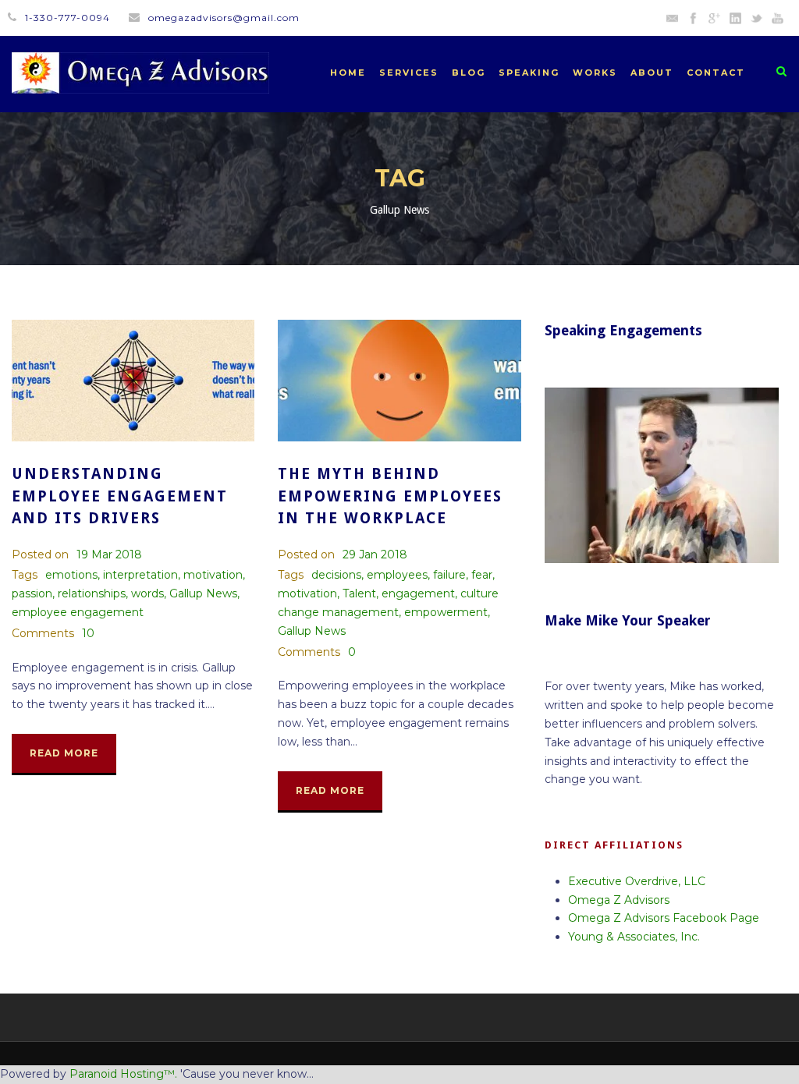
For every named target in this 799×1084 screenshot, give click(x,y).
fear (481, 575)
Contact (716, 72)
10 (88, 633)
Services (409, 72)
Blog (468, 72)
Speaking (529, 72)
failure (449, 575)
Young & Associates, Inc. (634, 937)
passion (32, 593)
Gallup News (203, 593)
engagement (418, 593)
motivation (213, 575)
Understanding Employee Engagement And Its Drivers (120, 496)
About (651, 72)
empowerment (446, 612)
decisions (336, 575)
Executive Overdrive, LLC (636, 881)
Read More (64, 753)
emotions (71, 575)
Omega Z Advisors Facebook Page (663, 918)
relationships (92, 593)
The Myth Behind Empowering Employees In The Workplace (390, 496)
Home (348, 72)
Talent (359, 593)
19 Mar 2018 (109, 554)
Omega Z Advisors (618, 900)
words (147, 593)
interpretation (140, 575)
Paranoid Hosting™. (123, 1074)
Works (595, 72)
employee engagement (78, 612)
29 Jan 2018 (375, 554)
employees (397, 575)
